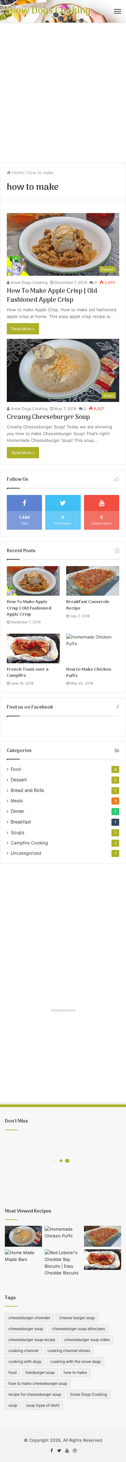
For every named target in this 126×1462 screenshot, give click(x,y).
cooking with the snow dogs (75, 1361)
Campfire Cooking (29, 842)
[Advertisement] (63, 95)
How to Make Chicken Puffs (88, 673)
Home (17, 172)
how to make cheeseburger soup (37, 1383)
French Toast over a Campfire (27, 673)
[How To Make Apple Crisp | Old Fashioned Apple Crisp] (33, 581)
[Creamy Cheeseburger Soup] (23, 1236)
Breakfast (21, 821)
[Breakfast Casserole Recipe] (92, 581)
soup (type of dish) (42, 1405)
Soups (17, 832)
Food (16, 769)
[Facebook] (51, 1451)
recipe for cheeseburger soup (34, 1394)
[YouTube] (67, 1451)
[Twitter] (59, 1451)
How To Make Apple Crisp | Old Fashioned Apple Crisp (52, 295)
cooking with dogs (24, 1361)
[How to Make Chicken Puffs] (92, 648)
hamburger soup (40, 1372)
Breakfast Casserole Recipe (88, 605)
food (12, 1372)
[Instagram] (75, 1451)
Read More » (23, 328)
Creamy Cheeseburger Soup (48, 417)
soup (12, 1405)
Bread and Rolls (27, 790)
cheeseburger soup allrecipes (78, 1328)
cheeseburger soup (25, 1328)
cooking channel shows (68, 1350)
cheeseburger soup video (87, 1339)
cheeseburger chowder (29, 1317)
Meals (17, 800)
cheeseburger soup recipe (31, 1339)
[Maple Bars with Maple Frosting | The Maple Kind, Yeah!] (23, 1259)
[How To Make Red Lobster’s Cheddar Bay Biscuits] (63, 1262)
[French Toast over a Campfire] (33, 648)
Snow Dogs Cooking (28, 282)
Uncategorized (26, 853)
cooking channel (23, 1350)
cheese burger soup (77, 1317)
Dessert (19, 779)
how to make (75, 1372)
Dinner (17, 811)
